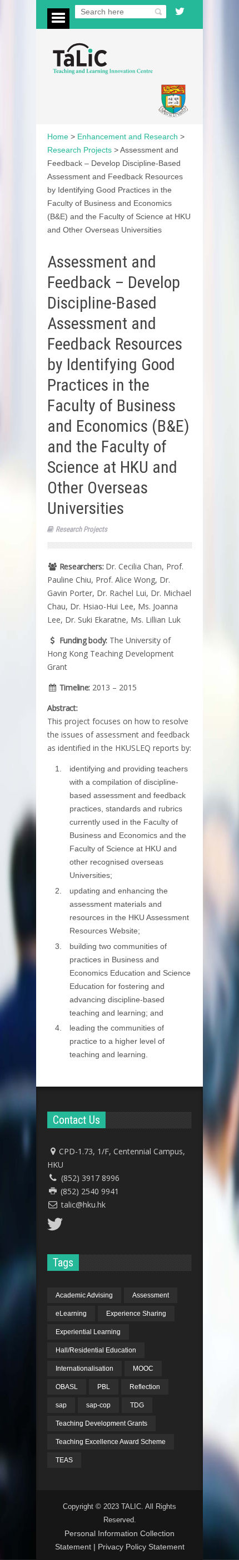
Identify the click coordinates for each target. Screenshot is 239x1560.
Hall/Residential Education (96, 1350)
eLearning (71, 1313)
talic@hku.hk (83, 1204)
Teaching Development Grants (101, 1423)
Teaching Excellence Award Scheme (111, 1442)
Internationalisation (84, 1368)
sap (61, 1405)
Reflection (145, 1387)
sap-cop (98, 1405)
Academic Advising (84, 1295)
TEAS (64, 1460)
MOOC (143, 1368)
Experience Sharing (136, 1313)
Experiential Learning (88, 1332)
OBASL (67, 1387)
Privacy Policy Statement (141, 1546)
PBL (103, 1387)
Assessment (150, 1295)
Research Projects (81, 529)
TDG (137, 1405)
